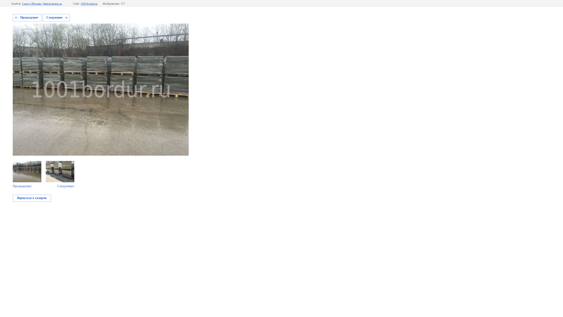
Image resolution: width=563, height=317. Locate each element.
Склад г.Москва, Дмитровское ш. (42, 3)
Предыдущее (29, 17)
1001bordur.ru (89, 3)
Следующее (54, 17)
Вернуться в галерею (32, 198)
